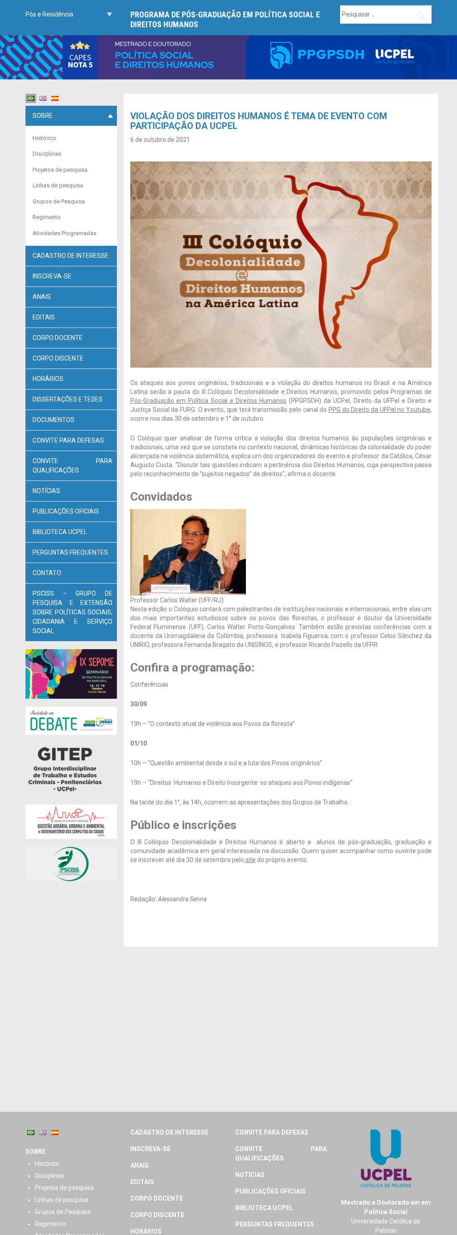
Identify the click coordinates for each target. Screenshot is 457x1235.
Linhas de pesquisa (58, 185)
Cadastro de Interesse (70, 255)
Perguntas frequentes (70, 552)
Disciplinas (47, 153)
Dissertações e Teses (68, 399)
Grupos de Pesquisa (59, 201)
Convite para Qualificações (72, 465)
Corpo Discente (58, 358)
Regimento (47, 217)
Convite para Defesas (68, 440)
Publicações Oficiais (66, 511)
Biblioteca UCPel (60, 531)
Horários (48, 378)
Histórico (44, 138)
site (250, 859)
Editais (44, 317)
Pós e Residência (49, 14)
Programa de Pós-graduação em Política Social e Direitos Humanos (225, 19)
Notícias (46, 490)
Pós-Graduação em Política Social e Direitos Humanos (208, 400)
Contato (47, 572)
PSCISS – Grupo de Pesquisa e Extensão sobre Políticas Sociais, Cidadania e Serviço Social (72, 612)
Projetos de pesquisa (60, 169)
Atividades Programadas (64, 233)
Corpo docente (58, 337)
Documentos (54, 419)
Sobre (43, 115)
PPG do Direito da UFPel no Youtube (379, 409)
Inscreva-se (52, 276)
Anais (42, 296)
